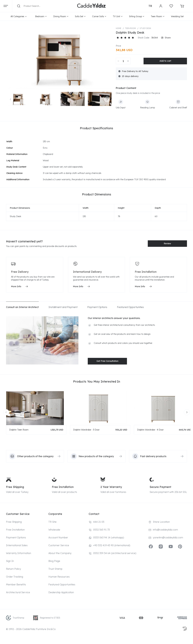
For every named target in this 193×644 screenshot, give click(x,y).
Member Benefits (16, 584)
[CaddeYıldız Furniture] (91, 6)
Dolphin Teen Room (18, 429)
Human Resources (59, 576)
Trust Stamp (55, 568)
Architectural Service (18, 592)
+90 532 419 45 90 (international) (111, 545)
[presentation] (11, 99)
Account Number (58, 537)
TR (150, 6)
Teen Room (156, 16)
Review (167, 243)
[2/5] (119, 37)
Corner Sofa (98, 16)
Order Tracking (14, 576)
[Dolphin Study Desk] (59, 58)
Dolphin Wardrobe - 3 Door (86, 429)
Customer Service (58, 545)
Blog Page (54, 560)
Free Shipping (15, 487)
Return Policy (13, 568)
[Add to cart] (165, 61)
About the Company (59, 553)
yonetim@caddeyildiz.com (168, 537)
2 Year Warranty (111, 487)
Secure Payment (160, 487)
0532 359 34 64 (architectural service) (114, 553)
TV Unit (116, 16)
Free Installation (63, 487)
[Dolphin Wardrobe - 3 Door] (100, 408)
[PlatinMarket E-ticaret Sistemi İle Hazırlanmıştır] (184, 629)
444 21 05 (98, 521)
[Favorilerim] (171, 6)
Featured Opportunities (61, 584)
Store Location (161, 521)
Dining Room (59, 16)
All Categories (17, 16)
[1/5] (118, 37)
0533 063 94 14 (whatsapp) (108, 537)
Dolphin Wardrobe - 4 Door (150, 429)
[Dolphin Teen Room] (36, 408)
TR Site (52, 521)
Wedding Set (177, 16)
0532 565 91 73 (101, 529)
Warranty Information (18, 553)
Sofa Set (79, 16)
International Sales (17, 545)
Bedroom (39, 16)
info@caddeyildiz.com (165, 529)
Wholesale (54, 529)
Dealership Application (61, 592)
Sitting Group (135, 16)
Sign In (10, 560)
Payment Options (16, 537)
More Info (16, 286)
